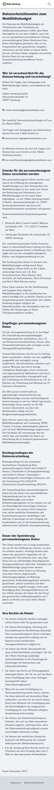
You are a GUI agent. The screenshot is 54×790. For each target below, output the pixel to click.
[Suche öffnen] (49, 4)
